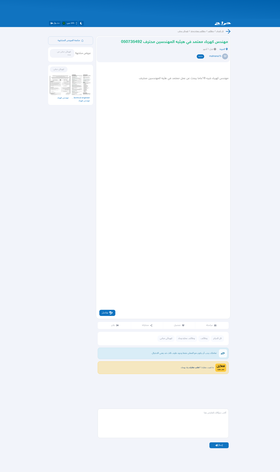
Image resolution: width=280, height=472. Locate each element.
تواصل (105, 312)
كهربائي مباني (183, 31)
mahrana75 (215, 56)
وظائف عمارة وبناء (198, 31)
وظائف (211, 31)
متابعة (200, 56)
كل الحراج (220, 31)
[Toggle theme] (81, 23)
